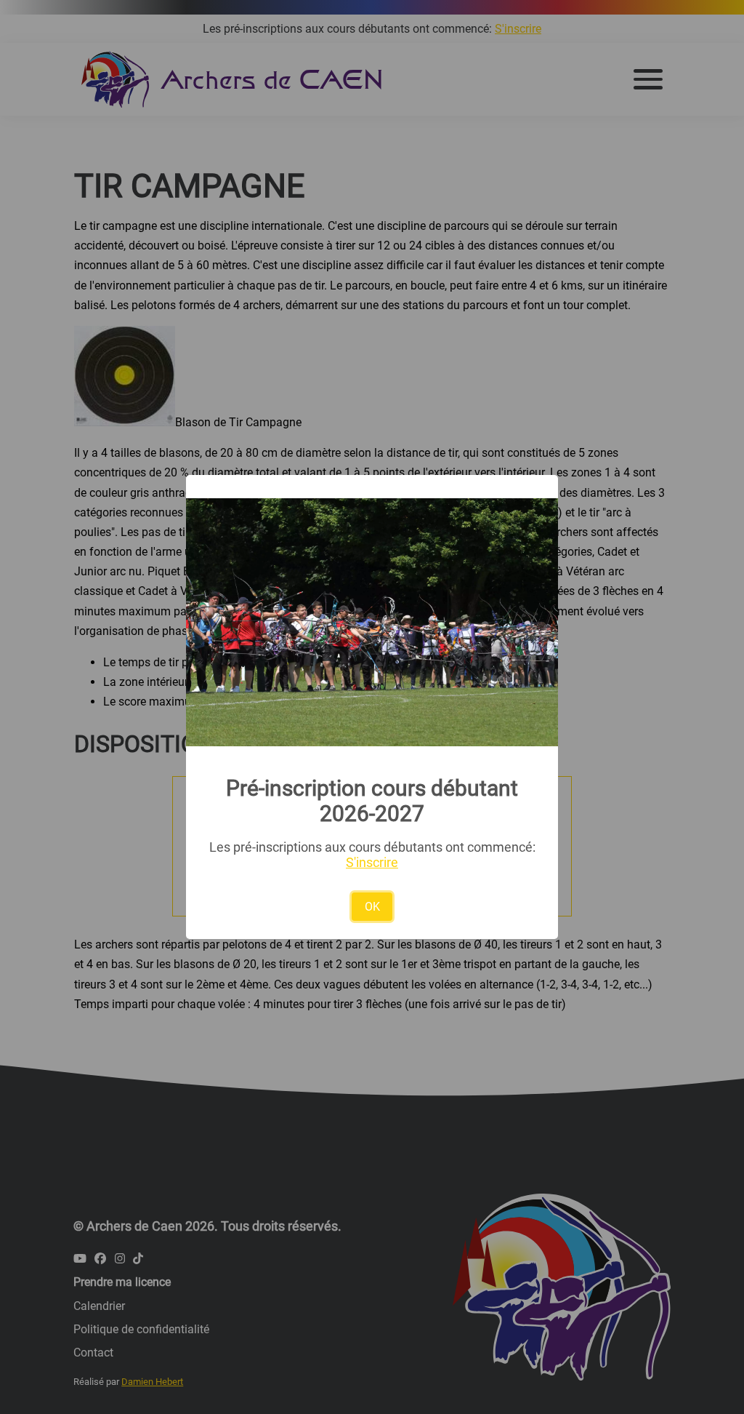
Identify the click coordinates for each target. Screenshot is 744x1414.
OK (372, 907)
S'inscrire (372, 862)
